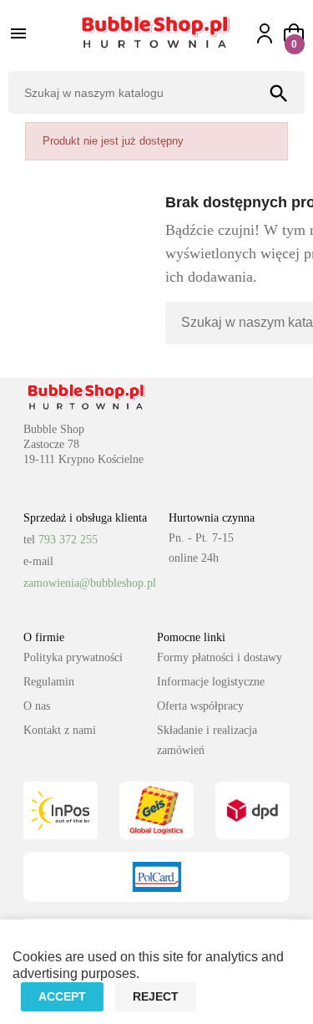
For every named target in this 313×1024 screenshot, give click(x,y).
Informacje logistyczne (211, 681)
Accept (62, 996)
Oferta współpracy (200, 706)
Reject (156, 996)
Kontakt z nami (59, 730)
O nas (36, 706)
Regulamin (48, 681)
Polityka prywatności (73, 657)
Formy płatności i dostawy (219, 657)
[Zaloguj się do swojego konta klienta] (272, 33)
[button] (294, 33)
